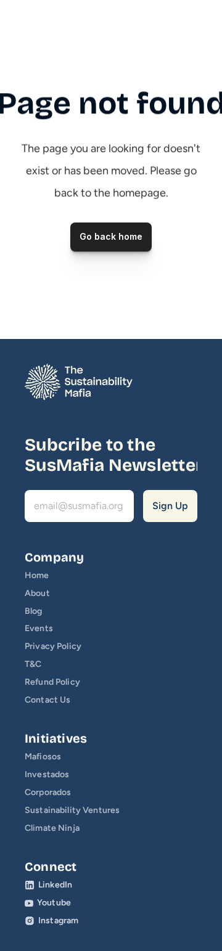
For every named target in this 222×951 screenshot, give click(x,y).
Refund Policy (52, 682)
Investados (47, 774)
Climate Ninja (52, 828)
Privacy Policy (53, 646)
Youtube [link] (54, 902)
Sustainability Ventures (72, 810)
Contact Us (47, 700)
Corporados (48, 792)
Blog (34, 611)
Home (37, 575)
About (37, 593)
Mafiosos (43, 756)
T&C (33, 664)
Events (39, 628)
